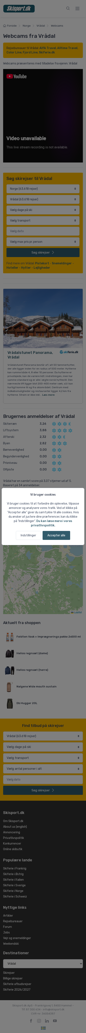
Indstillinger (28, 535)
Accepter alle (56, 535)
